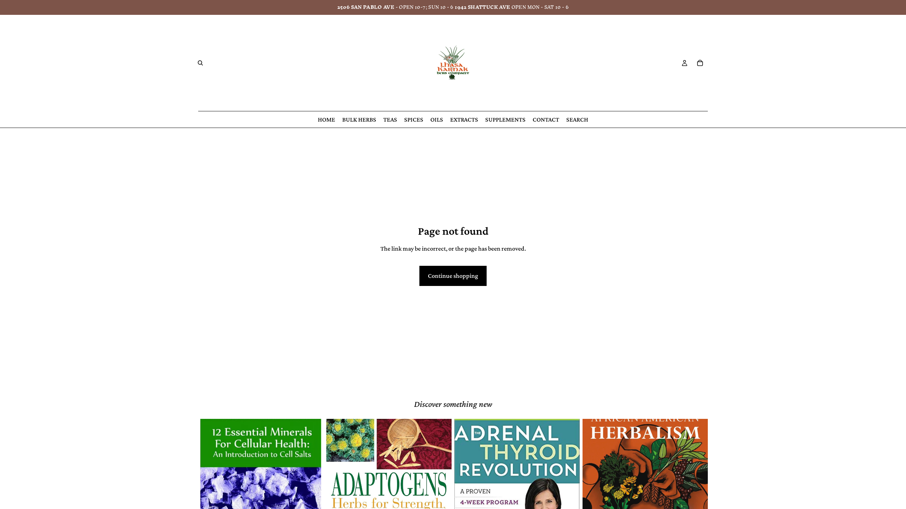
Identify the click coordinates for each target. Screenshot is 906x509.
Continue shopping (453, 275)
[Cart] (700, 63)
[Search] (200, 63)
